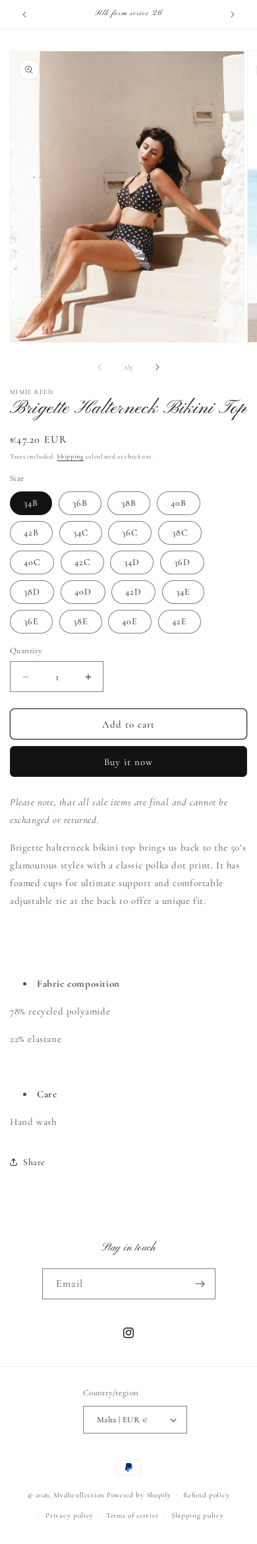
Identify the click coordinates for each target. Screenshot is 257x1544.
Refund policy (206, 1495)
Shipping (70, 457)
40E (130, 621)
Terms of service (132, 1515)
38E (80, 621)
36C (130, 532)
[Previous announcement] (24, 14)
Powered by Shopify (139, 1495)
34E (183, 591)
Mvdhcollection (79, 1495)
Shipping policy (197, 1515)
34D (132, 562)
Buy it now (128, 762)
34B (31, 503)
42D (133, 591)
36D (182, 562)
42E (179, 621)
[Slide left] (99, 367)
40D (83, 591)
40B (178, 503)
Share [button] (34, 1162)
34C (80, 532)
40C (32, 562)
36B (80, 503)
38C (180, 532)
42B (31, 532)
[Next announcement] (232, 14)
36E (31, 621)
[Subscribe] (200, 1283)
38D (32, 591)
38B (128, 503)
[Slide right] (157, 367)
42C (82, 562)
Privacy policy (69, 1515)
